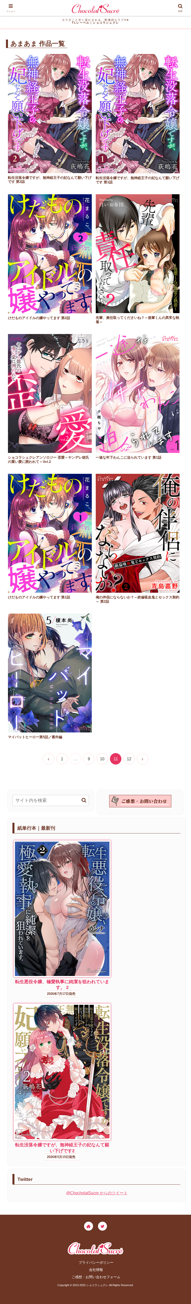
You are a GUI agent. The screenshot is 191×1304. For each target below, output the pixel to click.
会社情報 (96, 1270)
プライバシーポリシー (96, 1262)
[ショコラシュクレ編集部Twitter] (102, 1226)
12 (129, 759)
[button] (84, 800)
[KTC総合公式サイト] (88, 1226)
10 (102, 759)
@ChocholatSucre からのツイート (97, 1193)
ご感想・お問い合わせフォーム (96, 1277)
